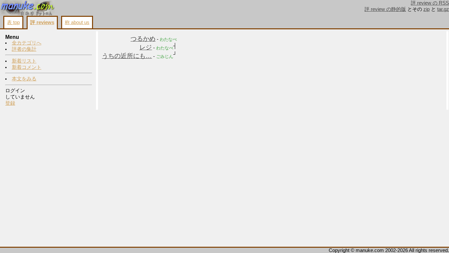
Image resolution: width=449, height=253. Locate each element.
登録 (10, 103)
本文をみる (24, 78)
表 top (13, 22)
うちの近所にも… (127, 55)
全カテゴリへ (26, 42)
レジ (145, 47)
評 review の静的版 (385, 9)
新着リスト (24, 61)
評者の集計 (24, 49)
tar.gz (443, 9)
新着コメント (26, 67)
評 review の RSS (430, 3)
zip (426, 9)
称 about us (77, 22)
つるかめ (142, 38)
